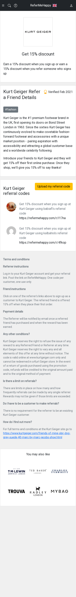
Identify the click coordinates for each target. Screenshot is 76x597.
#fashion (10, 109)
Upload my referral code (53, 186)
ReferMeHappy (40, 5)
